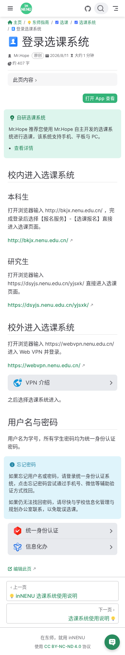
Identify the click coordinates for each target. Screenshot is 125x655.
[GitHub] (88, 9)
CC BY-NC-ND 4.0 (62, 646)
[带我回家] (28, 8)
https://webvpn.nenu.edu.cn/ (44, 365)
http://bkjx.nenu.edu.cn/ (38, 240)
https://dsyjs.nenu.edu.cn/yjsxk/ (48, 305)
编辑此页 (22, 568)
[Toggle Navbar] (115, 8)
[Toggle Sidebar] (11, 8)
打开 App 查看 (100, 98)
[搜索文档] (101, 8)
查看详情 (23, 148)
